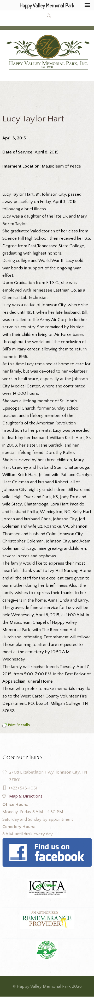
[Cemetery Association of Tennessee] (47, 950)
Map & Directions (26, 796)
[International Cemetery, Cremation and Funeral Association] (47, 841)
